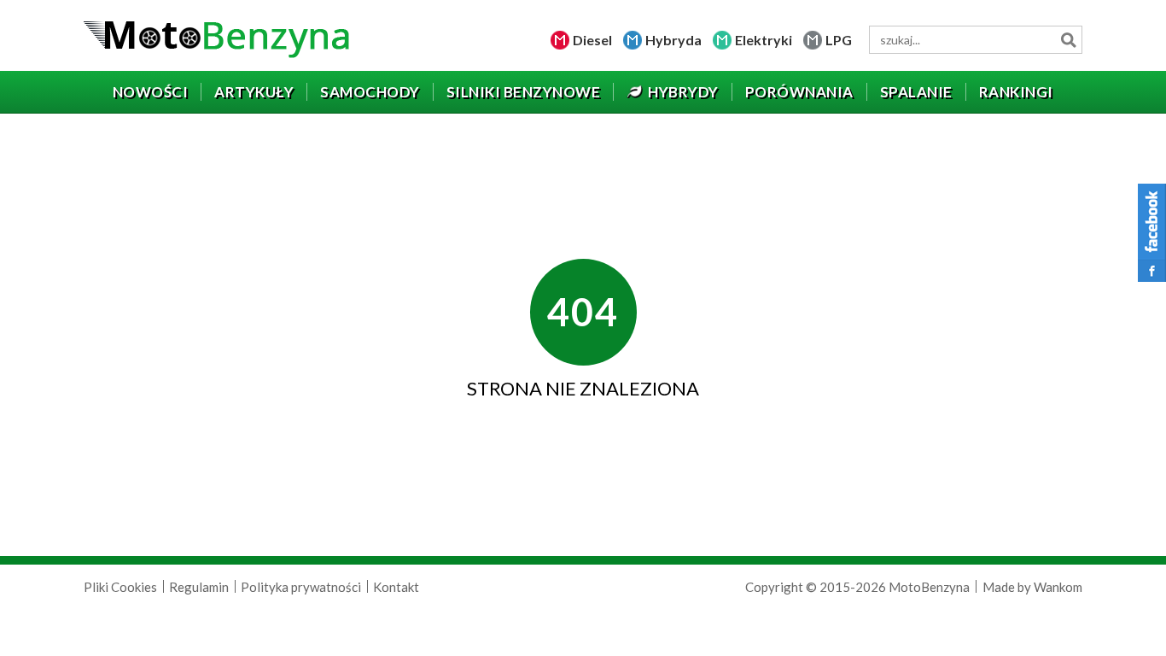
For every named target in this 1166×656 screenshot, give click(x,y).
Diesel (592, 40)
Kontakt (396, 586)
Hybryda (673, 40)
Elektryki (763, 40)
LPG (838, 40)
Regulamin (199, 586)
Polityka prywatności (301, 586)
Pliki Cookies (120, 586)
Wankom (1058, 586)
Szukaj (1068, 40)
